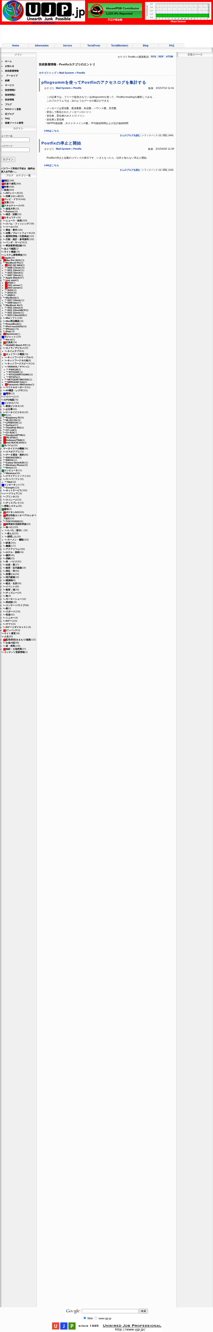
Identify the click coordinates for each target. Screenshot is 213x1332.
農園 (8, 546)
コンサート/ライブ (15, 605)
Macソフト (11, 318)
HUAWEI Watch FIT (16, 345)
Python (10, 211)
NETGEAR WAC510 (17, 379)
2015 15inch (13, 272)
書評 (8, 555)
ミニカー (10, 617)
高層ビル (10, 574)
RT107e (13, 377)
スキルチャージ (12, 205)
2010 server (13, 287)
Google (10, 487)
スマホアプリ (13, 451)
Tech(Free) (93, 45)
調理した (12, 536)
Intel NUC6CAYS (15, 442)
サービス (9, 85)
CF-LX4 (10, 430)
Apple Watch (13, 277)
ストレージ (11, 499)
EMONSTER (12, 457)
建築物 (9, 580)
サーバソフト (13, 479)
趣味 (6, 509)
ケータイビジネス (15, 412)
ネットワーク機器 (15, 354)
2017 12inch (13, 300)
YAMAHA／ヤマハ (16, 366)
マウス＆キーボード (16, 387)
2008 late (12, 302)
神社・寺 (10, 571)
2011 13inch (13, 270)
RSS (153, 56)
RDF (161, 56)
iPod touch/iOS (14, 326)
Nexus (9, 467)
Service (67, 45)
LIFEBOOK (12, 422)
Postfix (81, 72)
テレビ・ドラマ (12, 199)
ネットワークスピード (18, 363)
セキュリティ (11, 217)
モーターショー (14, 599)
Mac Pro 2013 (13, 260)
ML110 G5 (11, 420)
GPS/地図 (9, 399)
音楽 (8, 614)
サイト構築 (10, 251)
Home (15, 45)
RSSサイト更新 (13, 109)
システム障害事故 (13, 255)
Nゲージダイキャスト (17, 627)
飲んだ (10, 533)
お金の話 (10, 642)
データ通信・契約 (15, 454)
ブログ (8, 104)
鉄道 (8, 543)
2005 (9, 295)
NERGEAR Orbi (15, 382)
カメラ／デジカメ (15, 348)
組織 (7, 80)
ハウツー (8, 396)
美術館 (9, 602)
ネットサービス (14, 490)
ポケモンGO (12, 512)
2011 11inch (13, 312)
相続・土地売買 (14, 649)
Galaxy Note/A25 (15, 462)
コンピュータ (11, 470)
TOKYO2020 (12, 521)
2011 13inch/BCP (16, 310)
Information (41, 45)
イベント (10, 586)
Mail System (66, 72)
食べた (9, 527)
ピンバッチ (11, 630)
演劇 (8, 558)
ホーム (8, 61)
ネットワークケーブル (18, 357)
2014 (9, 290)
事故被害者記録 (14, 245)
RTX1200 (14, 372)
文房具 (9, 342)
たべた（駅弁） (15, 530)
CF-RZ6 (10, 432)
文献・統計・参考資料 (17, 239)
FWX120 (13, 369)
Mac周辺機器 (12, 321)
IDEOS (9, 460)
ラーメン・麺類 (15, 539)
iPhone (10, 329)
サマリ (9, 624)
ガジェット (10, 336)
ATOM (169, 56)
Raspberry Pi (13, 417)
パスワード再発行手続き (13, 168)
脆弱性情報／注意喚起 (17, 236)
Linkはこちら (51, 130)
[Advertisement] (106, 34)
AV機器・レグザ (14, 390)
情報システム (11, 506)
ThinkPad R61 (13, 427)
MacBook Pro (13, 262)
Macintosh (11, 334)
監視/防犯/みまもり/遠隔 (18, 639)
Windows (11, 473)
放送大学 (10, 208)
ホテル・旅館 (13, 552)
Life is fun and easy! (43, 22)
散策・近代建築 (14, 567)
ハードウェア (11, 493)
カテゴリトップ (47, 72)
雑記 (6, 180)
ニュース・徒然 (14, 220)
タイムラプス (14, 351)
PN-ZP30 (10, 437)
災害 (6, 202)
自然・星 (10, 564)
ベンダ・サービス (15, 242)
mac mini (11, 280)
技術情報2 (10, 90)
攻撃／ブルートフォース (18, 233)
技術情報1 (10, 94)
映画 (6, 190)
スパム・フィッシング (17, 223)
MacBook (11, 297)
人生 (6, 636)
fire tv (9, 339)
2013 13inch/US (15, 315)
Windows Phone (15, 465)
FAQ (171, 45)
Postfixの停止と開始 (61, 143)
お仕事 (9, 409)
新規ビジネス (13, 406)
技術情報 (9, 99)
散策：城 (10, 589)
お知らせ (9, 66)
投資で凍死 (10, 183)
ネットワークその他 (17, 360)
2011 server (13, 285)
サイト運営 (10, 633)
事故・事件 (11, 230)
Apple (7, 257)
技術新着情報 (12, 71)
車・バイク (11, 561)
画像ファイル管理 (14, 123)
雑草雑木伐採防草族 (16, 524)
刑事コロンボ (13, 196)
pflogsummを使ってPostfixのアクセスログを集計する (93, 82)
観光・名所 (11, 583)
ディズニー (11, 592)
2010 (9, 292)
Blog (145, 45)
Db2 (9, 482)
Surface (10, 425)
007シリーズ (12, 193)
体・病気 (10, 646)
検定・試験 (11, 214)
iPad (8, 331)
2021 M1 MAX (14, 265)
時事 (6, 186)
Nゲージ (10, 621)
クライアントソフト (16, 476)
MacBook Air (13, 305)
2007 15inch (13, 275)
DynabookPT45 (14, 435)
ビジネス (8, 403)
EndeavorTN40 (14, 440)
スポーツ (10, 611)
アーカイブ (12, 75)
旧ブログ (9, 114)
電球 (8, 393)
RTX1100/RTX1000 (19, 374)
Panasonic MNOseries (19, 384)
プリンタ (10, 496)
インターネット (12, 484)
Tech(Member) (119, 45)
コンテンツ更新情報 (14, 652)
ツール (9, 226)
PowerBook (12, 324)
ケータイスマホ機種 (13, 448)
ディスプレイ (13, 503)
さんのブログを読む (130, 135)
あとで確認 (10, 248)
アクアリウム (13, 549)
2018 (9, 282)
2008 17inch (13, 267)
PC (5, 415)
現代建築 (10, 577)
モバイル (8, 445)
